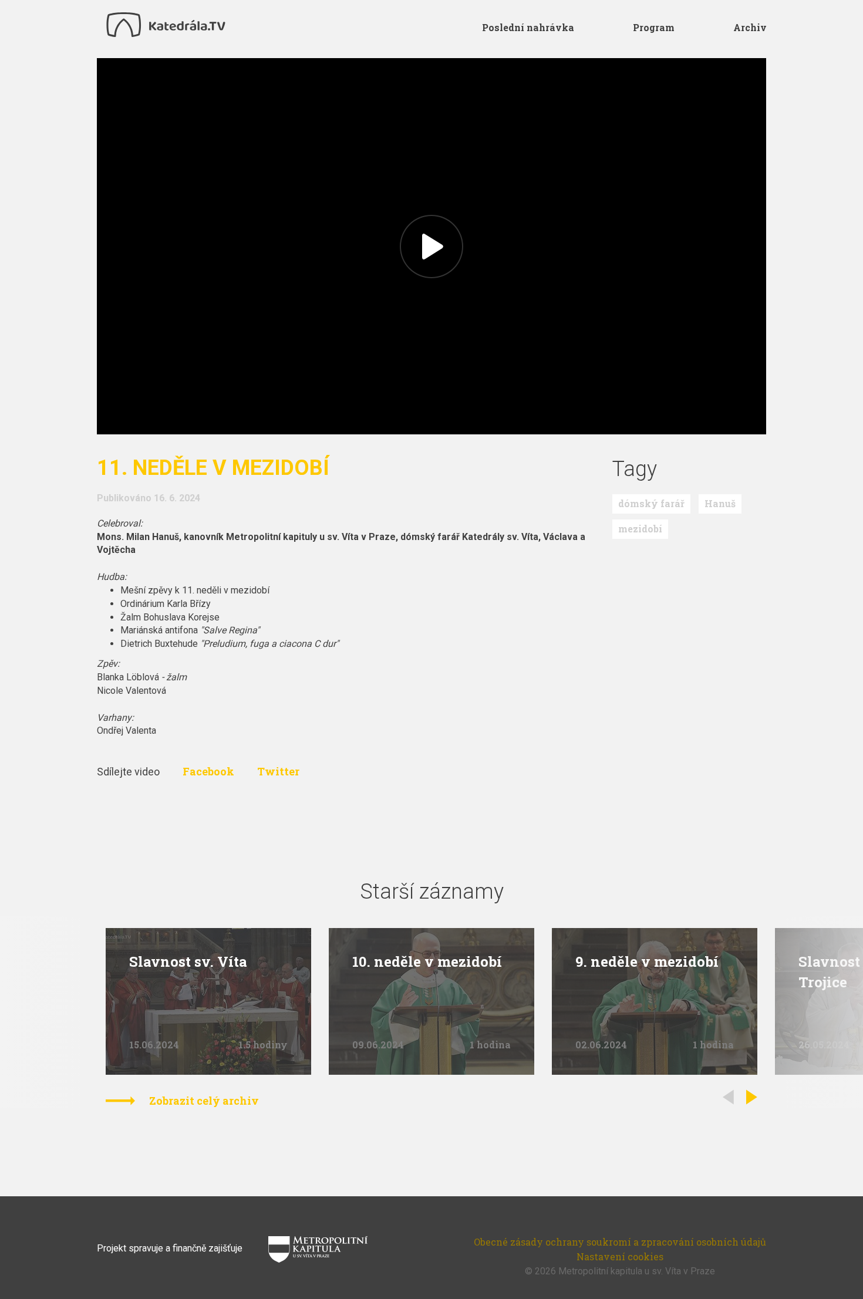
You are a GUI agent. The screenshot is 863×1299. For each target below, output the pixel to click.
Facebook (210, 771)
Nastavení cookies (620, 1256)
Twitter (278, 771)
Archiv (750, 27)
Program (654, 27)
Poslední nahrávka (528, 27)
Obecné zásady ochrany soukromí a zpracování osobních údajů (620, 1242)
